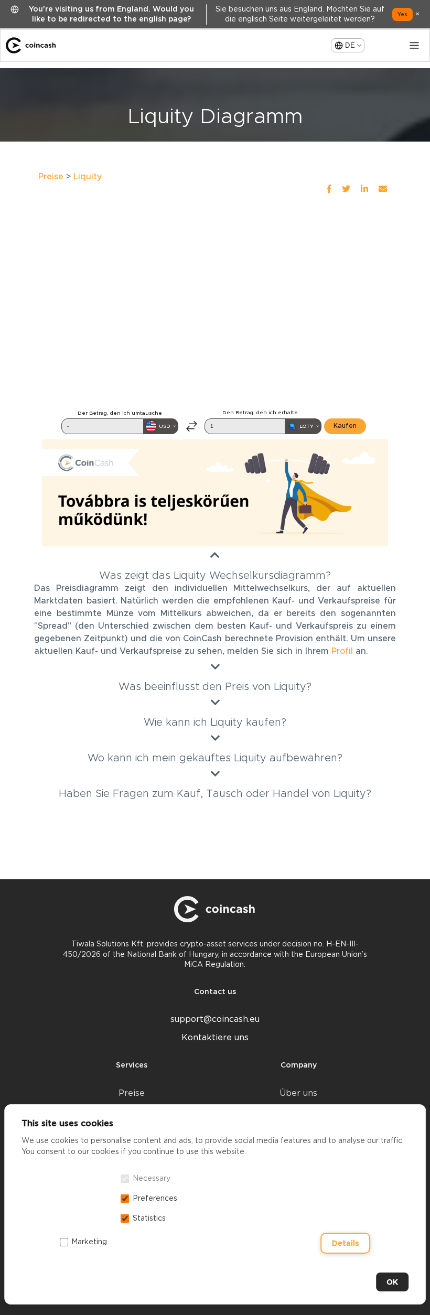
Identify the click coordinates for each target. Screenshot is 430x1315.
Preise (50, 177)
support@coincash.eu (215, 1019)
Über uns (298, 1093)
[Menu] (414, 45)
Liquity (87, 177)
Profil (342, 651)
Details (345, 1243)
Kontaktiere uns (215, 1037)
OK (392, 1282)
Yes (402, 14)
